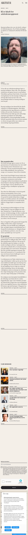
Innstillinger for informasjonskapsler (19, 534)
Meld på (14, 487)
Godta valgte (15, 527)
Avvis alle (8, 527)
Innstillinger (8, 530)
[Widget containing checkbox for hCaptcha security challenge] (12, 481)
